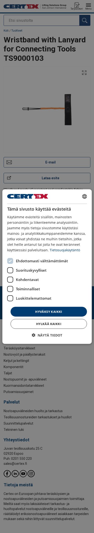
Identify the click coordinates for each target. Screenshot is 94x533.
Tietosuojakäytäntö (65, 250)
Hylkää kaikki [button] (48, 324)
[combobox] (84, 196)
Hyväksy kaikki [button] (48, 311)
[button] (47, 335)
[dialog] (47, 266)
